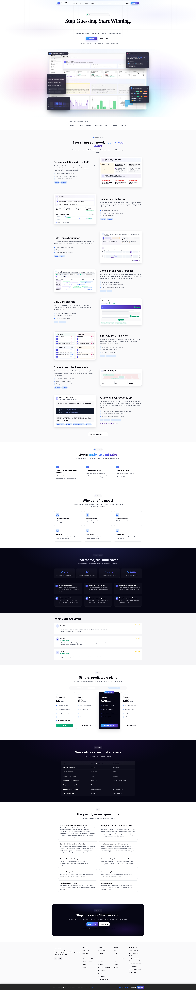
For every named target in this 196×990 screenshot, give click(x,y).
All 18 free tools (133, 950)
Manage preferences (122, 987)
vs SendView (101, 970)
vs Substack (101, 976)
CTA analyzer (133, 966)
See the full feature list (97, 434)
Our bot (116, 964)
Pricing (92, 3)
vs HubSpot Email (103, 979)
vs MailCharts (102, 950)
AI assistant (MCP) (87, 959)
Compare (116, 3)
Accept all (140, 987)
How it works (86, 950)
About (115, 962)
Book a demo (104, 38)
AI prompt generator (135, 969)
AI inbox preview (87, 962)
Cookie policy (89, 987)
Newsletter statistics (119, 959)
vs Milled (100, 964)
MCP (80, 3)
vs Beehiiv (101, 962)
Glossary (116, 956)
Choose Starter (86, 725)
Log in (127, 3)
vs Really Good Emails (104, 967)
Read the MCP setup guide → (109, 423)
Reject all (133, 987)
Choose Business (131, 725)
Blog (98, 3)
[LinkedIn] (60, 958)
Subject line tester (134, 958)
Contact (116, 967)
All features (85, 953)
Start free (134, 3)
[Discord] (55, 958)
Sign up (84, 967)
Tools (102, 3)
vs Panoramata (102, 959)
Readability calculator (135, 964)
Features (74, 3)
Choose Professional (109, 725)
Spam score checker (135, 961)
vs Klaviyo (101, 973)
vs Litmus (100, 953)
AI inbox (86, 3)
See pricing (104, 924)
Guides (109, 3)
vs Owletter (101, 956)
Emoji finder (132, 972)
